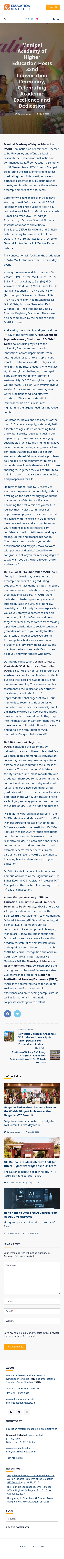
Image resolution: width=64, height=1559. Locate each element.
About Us (23, 1546)
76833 (36, 1388)
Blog (43, 1546)
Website (10, 1320)
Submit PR (52, 7)
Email (9, 1311)
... (43, 1125)
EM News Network (25, 114)
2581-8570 (23, 1393)
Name (9, 1301)
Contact (34, 1546)
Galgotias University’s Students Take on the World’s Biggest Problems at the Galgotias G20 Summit (30, 1111)
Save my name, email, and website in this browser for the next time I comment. (31, 1334)
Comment (12, 1265)
